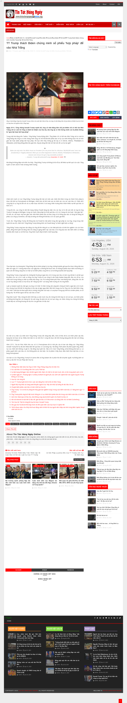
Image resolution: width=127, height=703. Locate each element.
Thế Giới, (69, 51)
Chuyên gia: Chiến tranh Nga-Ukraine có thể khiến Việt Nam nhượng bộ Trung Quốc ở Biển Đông (109, 443)
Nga (8, 466)
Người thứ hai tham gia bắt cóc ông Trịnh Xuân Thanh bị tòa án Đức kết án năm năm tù (105, 636)
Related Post (12, 460)
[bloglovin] (30, 4)
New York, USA (96, 278)
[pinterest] (33, 4)
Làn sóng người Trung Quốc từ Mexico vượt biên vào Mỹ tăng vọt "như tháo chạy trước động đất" (109, 157)
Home (98, 4)
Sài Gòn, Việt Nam (101, 255)
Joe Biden (56, 38)
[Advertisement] (85, 14)
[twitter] (19, 4)
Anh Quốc (110, 278)
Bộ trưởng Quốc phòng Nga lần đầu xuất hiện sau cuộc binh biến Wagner (17, 483)
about (104, 4)
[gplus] (100, 618)
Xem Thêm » (79, 459)
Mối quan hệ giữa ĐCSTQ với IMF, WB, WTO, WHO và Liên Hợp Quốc (71, 482)
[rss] (26, 4)
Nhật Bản (94, 295)
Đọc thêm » (13, 364)
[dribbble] (109, 618)
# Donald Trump (38, 424)
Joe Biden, (63, 51)
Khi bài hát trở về (102, 515)
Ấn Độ (93, 270)
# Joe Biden (64, 424)
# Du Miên (48, 424)
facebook (70, 570)
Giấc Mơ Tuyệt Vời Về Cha (105, 491)
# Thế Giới (72, 424)
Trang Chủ (16, 24)
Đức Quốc (110, 295)
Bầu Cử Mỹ (14, 38)
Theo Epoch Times (14, 421)
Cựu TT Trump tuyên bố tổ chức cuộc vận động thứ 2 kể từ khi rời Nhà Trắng (36, 382)
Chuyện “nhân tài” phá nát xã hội (107, 417)
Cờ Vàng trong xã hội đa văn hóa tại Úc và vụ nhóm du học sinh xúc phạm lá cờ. (29, 646)
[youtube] (23, 4)
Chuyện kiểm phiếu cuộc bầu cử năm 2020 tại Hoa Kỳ (28, 387)
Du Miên (43, 38)
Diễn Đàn (60, 24)
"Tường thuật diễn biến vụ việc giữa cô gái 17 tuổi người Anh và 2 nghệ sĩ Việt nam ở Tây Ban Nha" (67, 644)
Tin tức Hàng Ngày (19, 437)
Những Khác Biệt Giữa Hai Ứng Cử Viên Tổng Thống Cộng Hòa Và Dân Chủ (35, 367)
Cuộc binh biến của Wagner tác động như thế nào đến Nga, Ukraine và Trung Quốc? (44, 483)
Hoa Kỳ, (57, 51)
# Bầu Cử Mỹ (15, 424)
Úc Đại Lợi (95, 286)
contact (112, 4)
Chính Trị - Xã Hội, (35, 51)
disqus (44, 570)
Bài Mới (93, 117)
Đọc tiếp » (99, 189)
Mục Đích (70, 24)
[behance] (114, 618)
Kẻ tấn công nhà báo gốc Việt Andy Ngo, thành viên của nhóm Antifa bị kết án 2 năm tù (105, 668)
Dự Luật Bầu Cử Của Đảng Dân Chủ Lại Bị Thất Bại (28, 369)
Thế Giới (62, 38)
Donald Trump (35, 38)
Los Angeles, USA (101, 240)
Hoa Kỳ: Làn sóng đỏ (18, 379)
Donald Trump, (45, 51)
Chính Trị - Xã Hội (24, 38)
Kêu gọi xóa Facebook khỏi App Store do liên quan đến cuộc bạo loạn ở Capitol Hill (37, 405)
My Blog (89, 24)
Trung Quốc (110, 286)
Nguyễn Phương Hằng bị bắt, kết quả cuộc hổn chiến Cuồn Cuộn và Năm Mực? (105, 646)
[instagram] (117, 618)
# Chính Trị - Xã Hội (26, 424)
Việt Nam (27, 24)
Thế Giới (48, 24)
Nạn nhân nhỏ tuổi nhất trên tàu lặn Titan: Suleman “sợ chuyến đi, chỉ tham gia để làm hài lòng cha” (109, 139)
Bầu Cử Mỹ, (26, 51)
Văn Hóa (38, 24)
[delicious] (120, 618)
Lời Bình (116, 117)
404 (119, 4)
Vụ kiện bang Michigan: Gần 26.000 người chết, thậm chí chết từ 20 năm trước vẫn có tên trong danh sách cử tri (47, 372)
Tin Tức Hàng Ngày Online (27, 434)
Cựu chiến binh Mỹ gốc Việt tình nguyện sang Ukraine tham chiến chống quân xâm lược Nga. (29, 636)
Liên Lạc (80, 24)
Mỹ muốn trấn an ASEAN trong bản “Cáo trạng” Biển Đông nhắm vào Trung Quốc (109, 453)
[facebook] (16, 4)
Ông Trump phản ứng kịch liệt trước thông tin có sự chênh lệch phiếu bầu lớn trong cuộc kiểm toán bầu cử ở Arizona (48, 394)
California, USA (111, 270)
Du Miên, (52, 51)
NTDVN (10, 418)
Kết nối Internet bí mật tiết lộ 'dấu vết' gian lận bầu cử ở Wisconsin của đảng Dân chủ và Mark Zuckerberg (45, 399)
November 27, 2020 (57, 157)
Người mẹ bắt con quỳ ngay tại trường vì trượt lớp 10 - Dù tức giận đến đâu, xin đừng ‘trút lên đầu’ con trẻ (108, 427)
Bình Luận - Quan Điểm (67, 466)
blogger (18, 570)
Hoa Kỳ (49, 38)
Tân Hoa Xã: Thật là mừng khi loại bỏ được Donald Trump (30, 402)
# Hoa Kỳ (56, 424)
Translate (95, 50)
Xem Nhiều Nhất (104, 118)
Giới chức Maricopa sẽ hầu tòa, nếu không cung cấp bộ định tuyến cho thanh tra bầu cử (39, 397)
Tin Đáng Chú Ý (95, 125)
